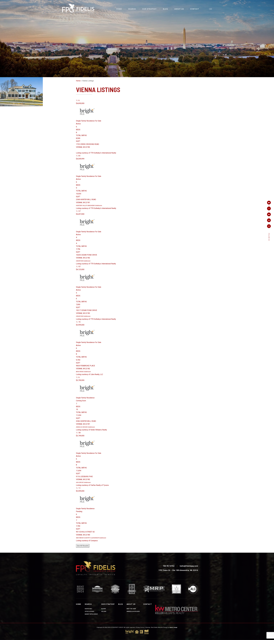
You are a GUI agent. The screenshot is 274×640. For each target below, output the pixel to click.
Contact (194, 9)
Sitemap (147, 627)
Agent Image (173, 627)
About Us (179, 9)
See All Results (82, 546)
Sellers (103, 611)
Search (132, 9)
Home (119, 9)
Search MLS (88, 608)
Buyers (103, 608)
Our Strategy (149, 9)
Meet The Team (131, 608)
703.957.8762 (168, 566)
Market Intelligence (91, 614)
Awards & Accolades (133, 611)
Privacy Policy (140, 627)
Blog (165, 9)
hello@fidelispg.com (189, 566)
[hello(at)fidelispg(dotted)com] (269, 202)
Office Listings (89, 611)
